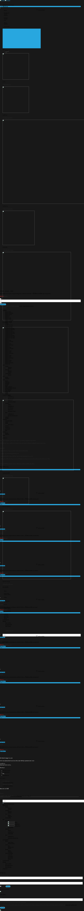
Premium (10, 367)
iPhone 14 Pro (8, 352)
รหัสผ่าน (2, 881)
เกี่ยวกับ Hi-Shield (6, 770)
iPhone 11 (7, 339)
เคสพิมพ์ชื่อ (10, 827)
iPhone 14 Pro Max (9, 353)
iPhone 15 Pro (8, 356)
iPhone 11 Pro (8, 340)
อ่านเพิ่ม (1, 539)
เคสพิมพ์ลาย (11, 396)
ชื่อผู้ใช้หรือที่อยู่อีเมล (5, 875)
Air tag (9, 859)
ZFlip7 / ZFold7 (8, 322)
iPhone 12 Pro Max (9, 344)
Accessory (7, 291)
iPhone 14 (7, 349)
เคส (3, 819)
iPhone (5, 10)
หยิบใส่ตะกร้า (3, 304)
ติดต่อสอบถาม (6, 775)
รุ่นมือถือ (5, 310)
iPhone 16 (7, 359)
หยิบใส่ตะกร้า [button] (3, 646)
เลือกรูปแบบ (2, 503)
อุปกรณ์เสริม (5, 839)
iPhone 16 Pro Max (9, 362)
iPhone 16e (7, 363)
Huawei (9, 848)
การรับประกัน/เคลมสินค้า (8, 782)
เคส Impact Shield (12, 401)
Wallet (6, 422)
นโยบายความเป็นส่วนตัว (71, 905)
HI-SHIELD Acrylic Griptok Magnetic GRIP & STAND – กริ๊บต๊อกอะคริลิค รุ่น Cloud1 (18, 607)
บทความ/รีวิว (8, 863)
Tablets (5, 597)
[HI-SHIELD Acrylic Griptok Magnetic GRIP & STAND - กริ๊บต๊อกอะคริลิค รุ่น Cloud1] (19, 596)
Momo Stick (10, 857)
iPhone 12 (7, 342)
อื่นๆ (6, 430)
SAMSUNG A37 (9, 324)
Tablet (6, 844)
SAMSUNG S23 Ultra (10, 337)
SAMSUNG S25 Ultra (10, 333)
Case (4, 379)
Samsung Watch (11, 843)
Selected (9, 368)
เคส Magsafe (10, 398)
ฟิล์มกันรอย (5, 6)
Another (7, 418)
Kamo (6, 385)
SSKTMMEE (8, 390)
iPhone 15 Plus (8, 355)
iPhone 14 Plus (8, 350)
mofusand (7, 383)
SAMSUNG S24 (8, 334)
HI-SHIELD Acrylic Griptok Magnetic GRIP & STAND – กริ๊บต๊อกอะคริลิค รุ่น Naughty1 (19, 712)
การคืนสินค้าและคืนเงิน (8, 785)
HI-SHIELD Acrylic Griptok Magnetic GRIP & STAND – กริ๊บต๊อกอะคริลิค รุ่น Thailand (19, 570)
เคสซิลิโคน (17, 824)
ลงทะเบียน (3, 907)
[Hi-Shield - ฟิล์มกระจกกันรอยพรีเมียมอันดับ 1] (5, 0)
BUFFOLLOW (8, 389)
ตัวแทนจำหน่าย (6, 772)
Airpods (7, 417)
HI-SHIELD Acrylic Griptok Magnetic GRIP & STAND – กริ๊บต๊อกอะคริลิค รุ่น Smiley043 (19, 642)
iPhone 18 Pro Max (9, 313)
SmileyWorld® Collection (28, 306)
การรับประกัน (6, 860)
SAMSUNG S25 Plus (9, 331)
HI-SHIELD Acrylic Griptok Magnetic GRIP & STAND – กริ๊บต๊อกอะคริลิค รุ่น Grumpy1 (19, 747)
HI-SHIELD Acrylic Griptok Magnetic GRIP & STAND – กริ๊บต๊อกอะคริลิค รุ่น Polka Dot (19, 498)
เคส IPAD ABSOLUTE (13, 838)
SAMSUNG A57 (9, 326)
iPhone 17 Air (8, 317)
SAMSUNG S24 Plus (9, 335)
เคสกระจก (10, 400)
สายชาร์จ (7, 427)
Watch (6, 423)
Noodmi (7, 384)
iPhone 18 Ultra (8, 314)
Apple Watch (10, 424)
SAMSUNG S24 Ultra (10, 336)
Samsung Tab (11, 847)
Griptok (11, 291)
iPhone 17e (7, 315)
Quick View (2, 494)
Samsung (7, 369)
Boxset (4, 431)
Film (4, 365)
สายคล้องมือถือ (8, 420)
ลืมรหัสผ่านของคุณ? (4, 889)
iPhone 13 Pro (8, 347)
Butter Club (7, 391)
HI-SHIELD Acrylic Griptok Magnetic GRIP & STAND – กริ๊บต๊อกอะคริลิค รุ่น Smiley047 (19, 677)
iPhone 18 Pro (8, 311)
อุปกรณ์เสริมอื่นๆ (9, 853)
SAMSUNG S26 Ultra (10, 329)
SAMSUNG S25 (8, 330)
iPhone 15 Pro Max (9, 357)
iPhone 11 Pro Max (9, 341)
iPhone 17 (7, 316)
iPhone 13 (7, 346)
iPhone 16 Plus (8, 360)
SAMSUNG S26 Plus (9, 328)
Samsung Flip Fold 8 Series (8, 5)
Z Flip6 (6, 323)
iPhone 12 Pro (8, 343)
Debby (6, 392)
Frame (6, 380)
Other (4, 435)
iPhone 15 (7, 354)
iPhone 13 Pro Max (9, 348)
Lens (4, 376)
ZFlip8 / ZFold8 (8, 321)
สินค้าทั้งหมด (8, 867)
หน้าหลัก (2, 291)
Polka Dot (7, 382)
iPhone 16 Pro (8, 361)
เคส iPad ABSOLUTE (13, 415)
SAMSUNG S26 (8, 327)
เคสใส (9, 395)
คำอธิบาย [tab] (5, 437)
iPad (6, 412)
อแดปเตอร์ (7, 428)
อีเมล (1, 897)
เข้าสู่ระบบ (8, 886)
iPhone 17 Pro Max (9, 320)
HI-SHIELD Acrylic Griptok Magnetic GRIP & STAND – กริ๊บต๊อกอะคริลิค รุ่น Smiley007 (19, 535)
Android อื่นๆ (8, 373)
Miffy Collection (8, 386)
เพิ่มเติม (4, 862)
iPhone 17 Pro (8, 318)
